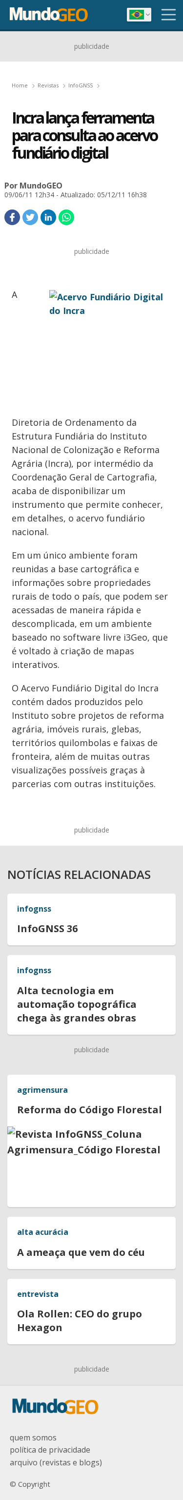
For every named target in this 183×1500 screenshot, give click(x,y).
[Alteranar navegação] (169, 14)
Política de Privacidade (50, 1449)
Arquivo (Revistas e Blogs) (56, 1462)
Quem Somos (33, 1437)
